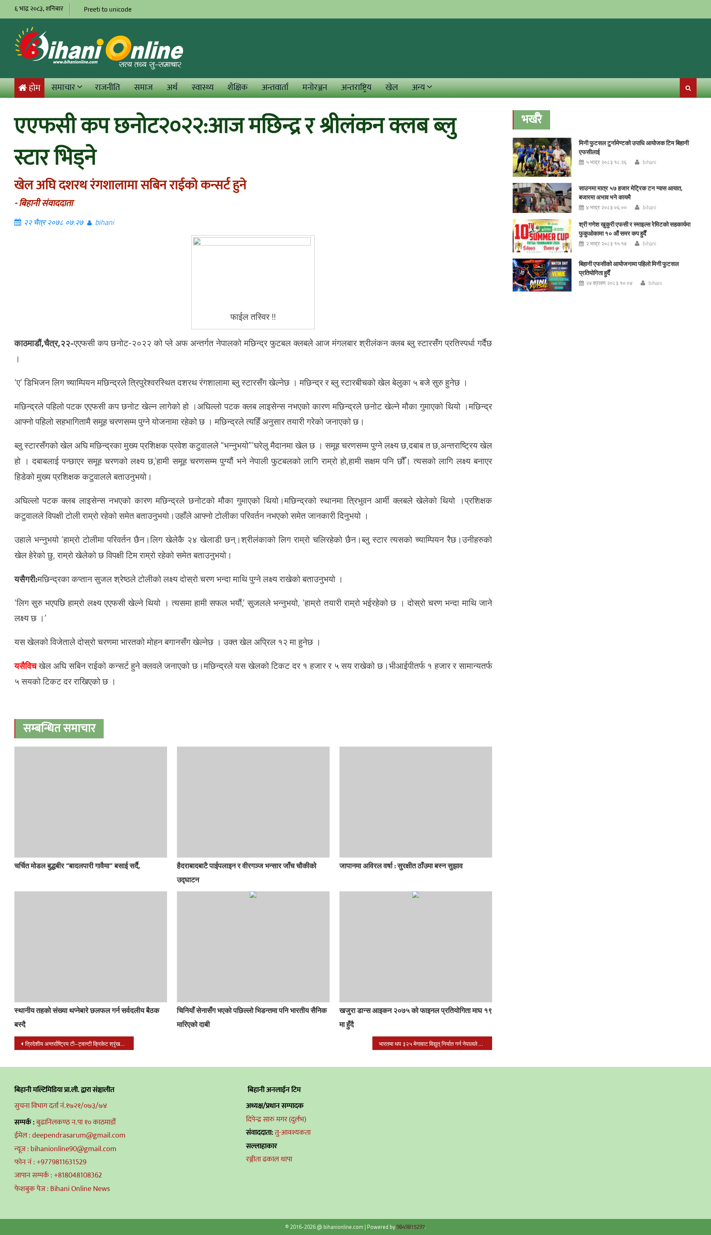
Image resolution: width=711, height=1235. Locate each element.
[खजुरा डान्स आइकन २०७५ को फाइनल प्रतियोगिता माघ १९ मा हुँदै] (415, 946)
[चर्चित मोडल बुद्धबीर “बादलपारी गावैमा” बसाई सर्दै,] (90, 802)
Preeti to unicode (108, 9)
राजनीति (107, 87)
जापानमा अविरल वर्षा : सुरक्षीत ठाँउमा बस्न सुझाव (401, 865)
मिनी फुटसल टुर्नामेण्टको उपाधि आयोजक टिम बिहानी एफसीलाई (634, 147)
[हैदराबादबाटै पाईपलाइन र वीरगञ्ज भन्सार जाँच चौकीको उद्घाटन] (253, 802)
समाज (143, 87)
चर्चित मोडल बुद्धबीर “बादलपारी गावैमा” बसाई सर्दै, (77, 865)
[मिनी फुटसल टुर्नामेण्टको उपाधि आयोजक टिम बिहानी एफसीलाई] (542, 157)
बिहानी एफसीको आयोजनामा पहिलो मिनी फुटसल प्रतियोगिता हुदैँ (629, 268)
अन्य (418, 87)
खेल (392, 87)
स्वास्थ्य (203, 87)
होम (34, 88)
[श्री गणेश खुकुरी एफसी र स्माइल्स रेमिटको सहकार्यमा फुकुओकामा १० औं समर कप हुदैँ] (542, 235)
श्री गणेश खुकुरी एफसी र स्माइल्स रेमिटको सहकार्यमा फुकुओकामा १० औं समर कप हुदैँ (634, 229)
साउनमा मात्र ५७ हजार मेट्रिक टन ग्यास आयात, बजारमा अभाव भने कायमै (631, 192)
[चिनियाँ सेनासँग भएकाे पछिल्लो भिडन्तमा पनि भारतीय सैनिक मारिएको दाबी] (253, 946)
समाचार (63, 87)
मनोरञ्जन (314, 87)
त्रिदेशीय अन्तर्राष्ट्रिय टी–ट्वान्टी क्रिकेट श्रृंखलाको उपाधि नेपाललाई (79, 1043)
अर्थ (172, 87)
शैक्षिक (238, 87)
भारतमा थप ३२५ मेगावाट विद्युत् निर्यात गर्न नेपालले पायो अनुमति (435, 1043)
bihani (104, 222)
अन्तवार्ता (275, 87)
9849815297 (410, 1227)
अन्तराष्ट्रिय (356, 87)
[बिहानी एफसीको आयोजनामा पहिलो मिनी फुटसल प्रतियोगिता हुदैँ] (542, 275)
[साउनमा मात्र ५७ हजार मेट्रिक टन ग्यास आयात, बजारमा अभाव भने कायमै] (542, 198)
